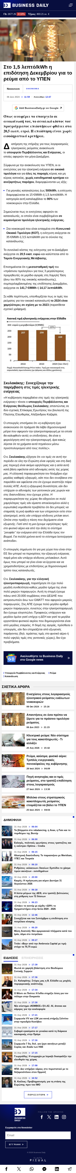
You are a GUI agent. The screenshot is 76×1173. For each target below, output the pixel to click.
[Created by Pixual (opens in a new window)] (38, 1159)
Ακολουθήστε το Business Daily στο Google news (41, 658)
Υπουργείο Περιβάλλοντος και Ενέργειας (25, 673)
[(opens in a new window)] (6, 1169)
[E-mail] (69, 1169)
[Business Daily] (26, 5)
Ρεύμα (53, 673)
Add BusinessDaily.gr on (39, 108)
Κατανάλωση (11, 676)
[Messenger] (44, 1169)
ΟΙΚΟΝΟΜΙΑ (32, 89)
